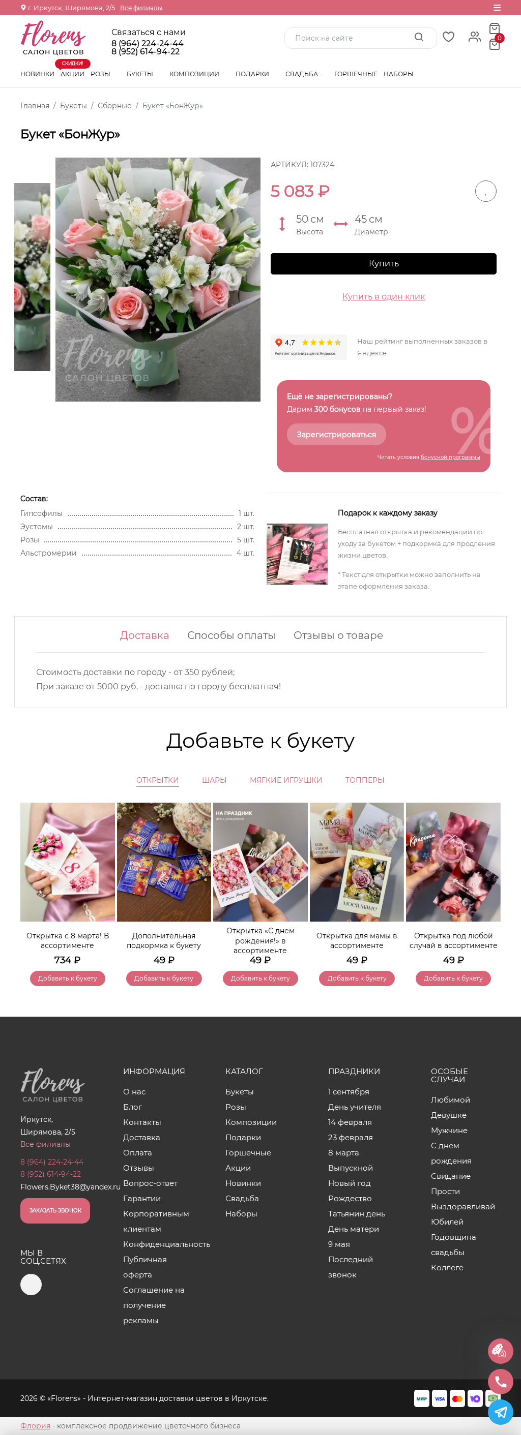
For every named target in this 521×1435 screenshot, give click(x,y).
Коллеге (447, 1267)
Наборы (399, 74)
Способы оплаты (231, 635)
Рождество (350, 1198)
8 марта (343, 1152)
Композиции (195, 74)
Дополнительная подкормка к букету (164, 941)
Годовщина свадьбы (453, 1244)
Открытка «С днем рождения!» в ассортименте (260, 940)
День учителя (354, 1107)
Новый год (349, 1183)
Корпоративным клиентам (156, 1221)
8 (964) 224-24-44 (147, 44)
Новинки (37, 74)
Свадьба (302, 74)
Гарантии (142, 1198)
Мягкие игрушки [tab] (286, 780)
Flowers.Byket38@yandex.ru (70, 1187)
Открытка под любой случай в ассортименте (454, 941)
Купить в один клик (383, 296)
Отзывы (138, 1168)
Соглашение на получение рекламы (154, 1305)
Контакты (142, 1122)
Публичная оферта (145, 1267)
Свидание (451, 1176)
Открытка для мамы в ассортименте (356, 941)
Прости (445, 1191)
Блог (132, 1107)
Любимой (450, 1100)
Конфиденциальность (158, 1244)
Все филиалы (141, 8)
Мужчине (449, 1130)
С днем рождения (451, 1153)
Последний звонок (350, 1267)
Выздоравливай (463, 1206)
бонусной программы (450, 457)
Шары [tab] (214, 780)
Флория (35, 1425)
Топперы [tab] (365, 780)
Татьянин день (356, 1213)
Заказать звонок (55, 1210)
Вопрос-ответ (150, 1183)
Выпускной (350, 1168)
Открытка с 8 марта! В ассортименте (67, 941)
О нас (134, 1091)
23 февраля (350, 1137)
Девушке (449, 1115)
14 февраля (350, 1122)
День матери (353, 1229)
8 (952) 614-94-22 (145, 52)
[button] (488, 879)
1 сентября (348, 1091)
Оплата (137, 1152)
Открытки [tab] (157, 780)
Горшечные (356, 74)
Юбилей (447, 1222)
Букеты (141, 74)
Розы (101, 74)
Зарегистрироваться (336, 434)
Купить (384, 263)
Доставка (144, 635)
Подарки (253, 74)
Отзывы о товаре (338, 635)
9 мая (339, 1244)
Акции (72, 70)
